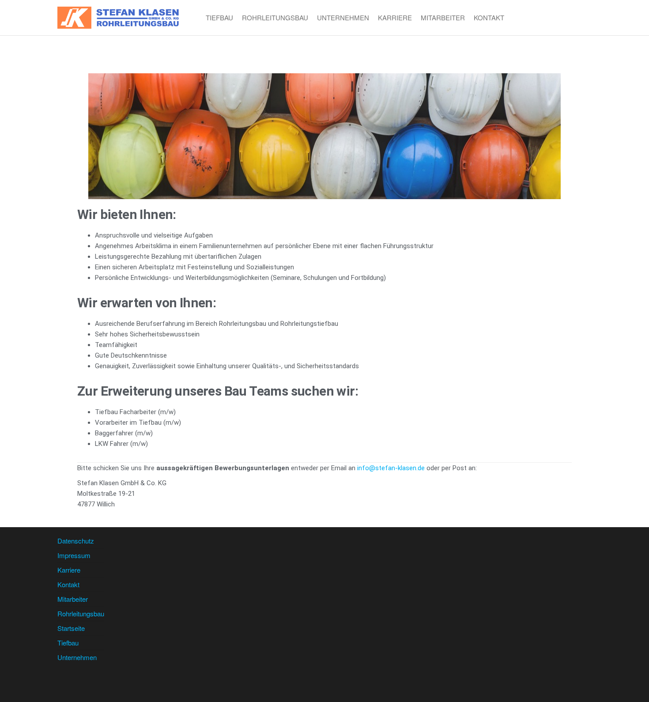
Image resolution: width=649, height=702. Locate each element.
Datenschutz (75, 540)
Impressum (74, 555)
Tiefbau (219, 17)
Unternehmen (343, 17)
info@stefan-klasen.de (391, 468)
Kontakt (489, 17)
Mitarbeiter (443, 17)
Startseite (71, 628)
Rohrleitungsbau (275, 17)
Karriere (395, 17)
